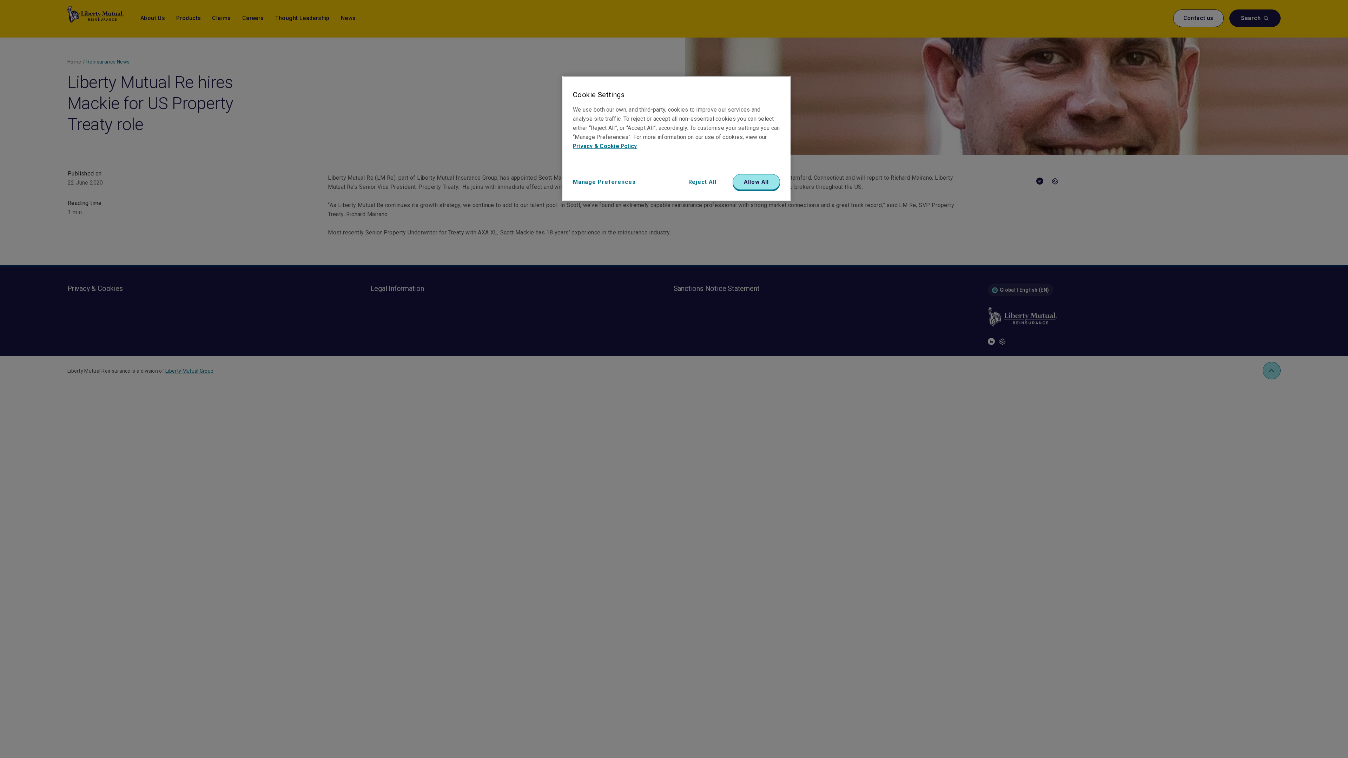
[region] (676, 138)
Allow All (756, 182)
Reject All (702, 182)
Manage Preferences (604, 182)
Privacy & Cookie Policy (605, 146)
